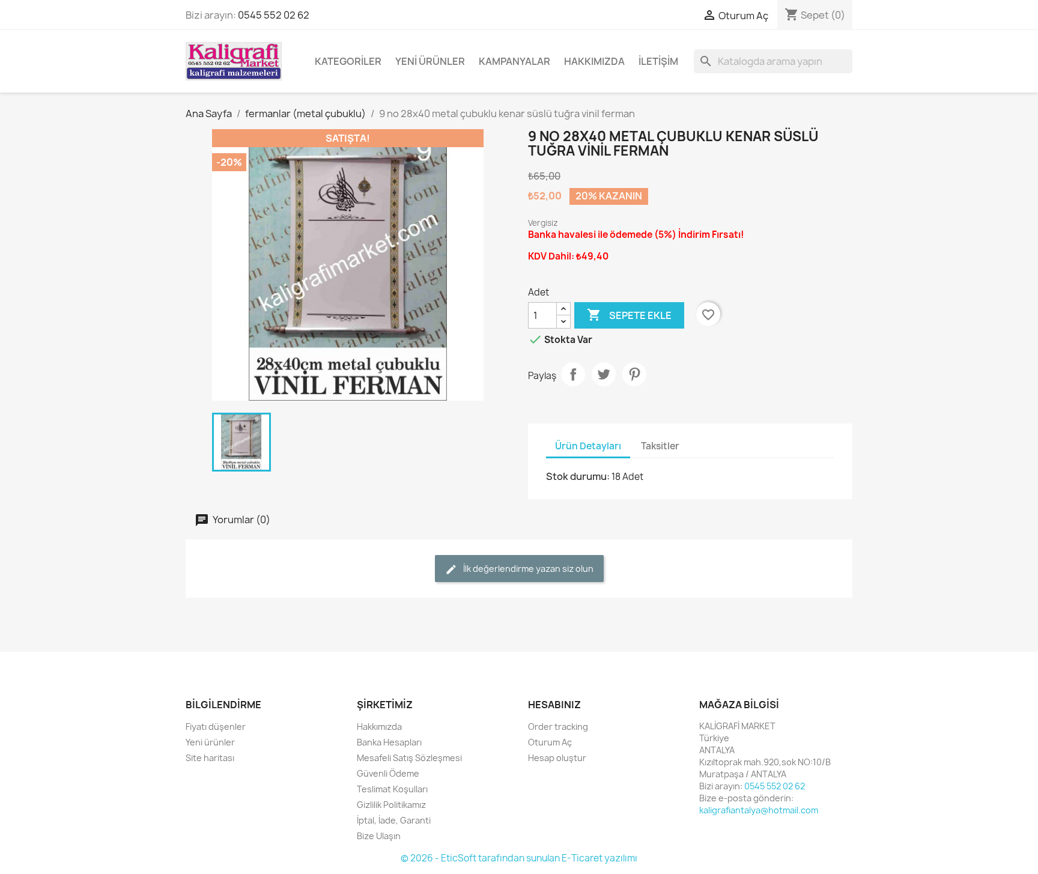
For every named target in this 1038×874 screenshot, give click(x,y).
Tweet (604, 374)
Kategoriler (348, 61)
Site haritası (210, 757)
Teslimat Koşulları (392, 789)
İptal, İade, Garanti (394, 820)
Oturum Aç (550, 742)
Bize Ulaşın (379, 836)
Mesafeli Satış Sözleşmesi (409, 757)
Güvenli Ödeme (388, 773)
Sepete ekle (629, 315)
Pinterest (634, 374)
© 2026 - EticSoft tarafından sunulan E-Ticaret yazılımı (519, 858)
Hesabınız (554, 704)
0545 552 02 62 (273, 15)
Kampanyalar (514, 61)
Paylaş (573, 374)
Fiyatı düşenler (216, 726)
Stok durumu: (578, 476)
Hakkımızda (594, 61)
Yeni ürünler (210, 742)
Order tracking (558, 726)
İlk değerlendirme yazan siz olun (527, 568)
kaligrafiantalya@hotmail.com (758, 810)
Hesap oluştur (557, 757)
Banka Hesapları (389, 742)
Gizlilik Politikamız (391, 804)
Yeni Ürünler (430, 61)
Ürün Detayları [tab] (588, 446)
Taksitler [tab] (660, 446)
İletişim (658, 61)
